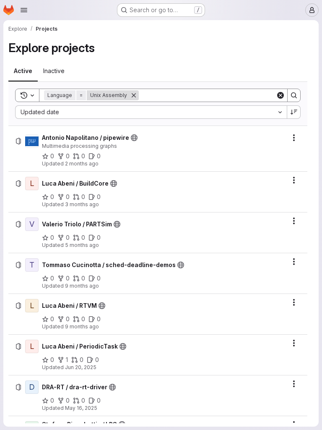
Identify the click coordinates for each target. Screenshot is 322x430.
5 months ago (82, 245)
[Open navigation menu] (24, 10)
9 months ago (82, 286)
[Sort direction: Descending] (294, 112)
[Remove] (134, 95)
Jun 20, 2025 (80, 367)
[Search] (294, 95)
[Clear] (280, 95)
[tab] (23, 70)
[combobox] (151, 112)
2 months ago (82, 163)
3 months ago (82, 204)
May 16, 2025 (81, 408)
